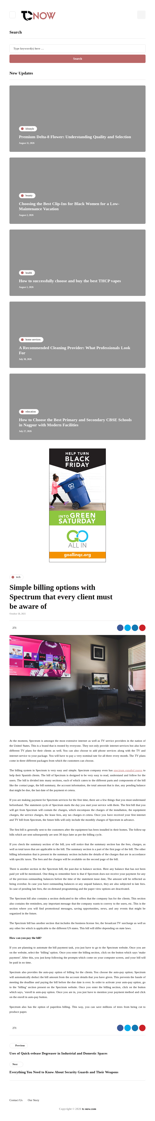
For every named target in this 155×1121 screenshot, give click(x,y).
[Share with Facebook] (120, 628)
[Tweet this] (127, 628)
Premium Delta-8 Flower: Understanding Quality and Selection (75, 136)
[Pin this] (142, 628)
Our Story (33, 1100)
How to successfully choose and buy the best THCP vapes (70, 280)
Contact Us (15, 1100)
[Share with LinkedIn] (135, 628)
